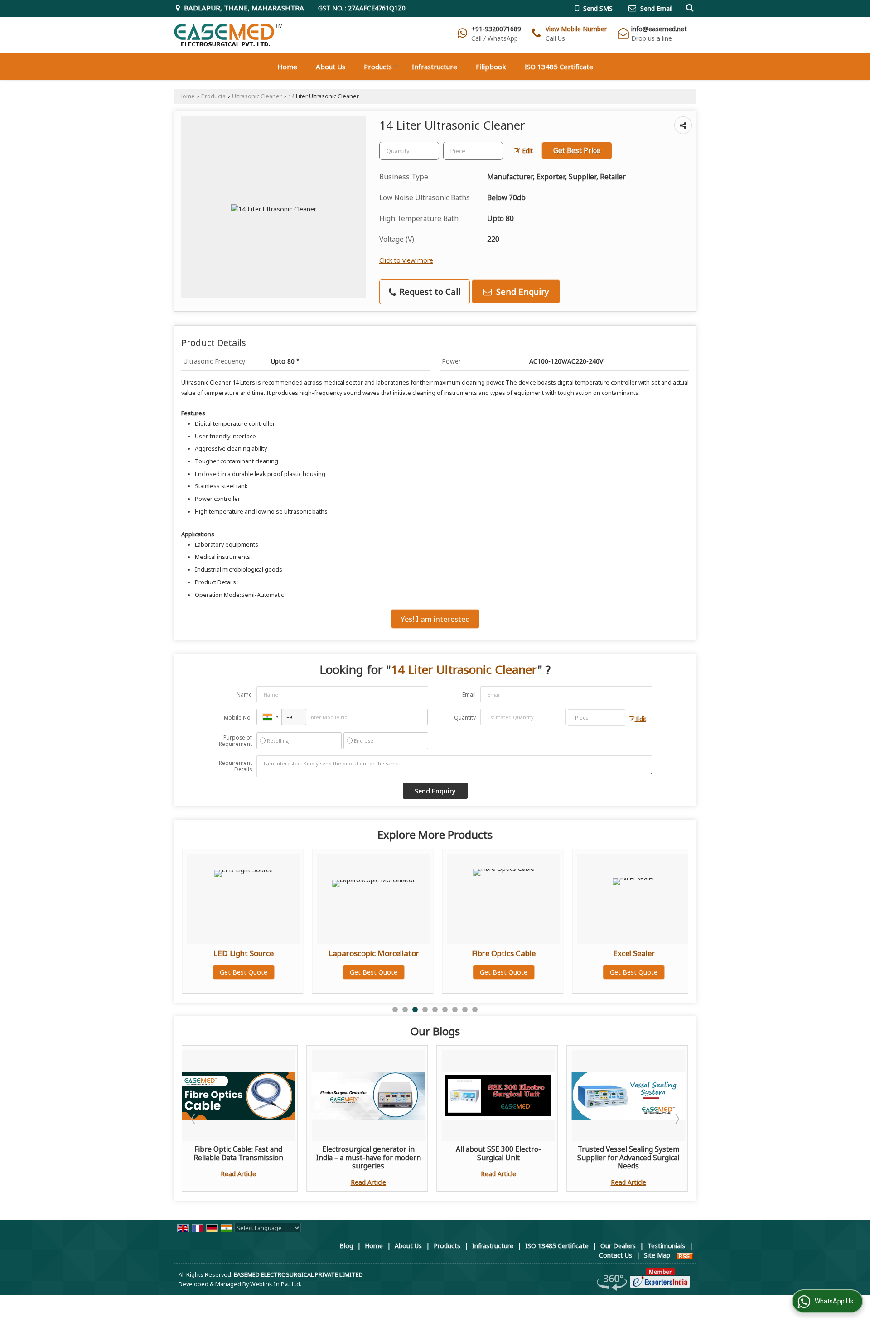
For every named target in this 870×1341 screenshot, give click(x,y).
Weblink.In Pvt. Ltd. (275, 1284)
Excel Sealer (505, 953)
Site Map (657, 1255)
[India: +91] (269, 717)
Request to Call (428, 291)
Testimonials (666, 1245)
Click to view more (406, 260)
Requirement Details (235, 766)
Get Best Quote (244, 972)
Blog (346, 1245)
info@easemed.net (659, 28)
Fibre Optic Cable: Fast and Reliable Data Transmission (238, 1153)
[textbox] (473, 151)
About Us (330, 66)
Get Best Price (576, 150)
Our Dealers (618, 1245)
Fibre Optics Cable (374, 953)
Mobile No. (238, 717)
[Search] (688, 7)
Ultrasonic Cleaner (257, 96)
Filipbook (491, 66)
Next (676, 1118)
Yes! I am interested (435, 619)
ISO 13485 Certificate (559, 66)
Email (469, 694)
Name (244, 694)
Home (287, 66)
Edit (526, 150)
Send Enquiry (521, 291)
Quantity (465, 717)
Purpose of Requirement (235, 741)
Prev (194, 1118)
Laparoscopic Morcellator (244, 953)
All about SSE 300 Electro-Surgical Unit (498, 1153)
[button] (576, 28)
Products (378, 66)
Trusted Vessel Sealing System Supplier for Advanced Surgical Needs (628, 1157)
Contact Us (615, 1255)
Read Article (238, 1173)
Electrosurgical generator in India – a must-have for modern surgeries (368, 1157)
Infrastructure (434, 66)
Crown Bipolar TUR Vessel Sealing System (635, 957)
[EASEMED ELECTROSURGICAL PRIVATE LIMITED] (228, 35)
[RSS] (685, 1255)
